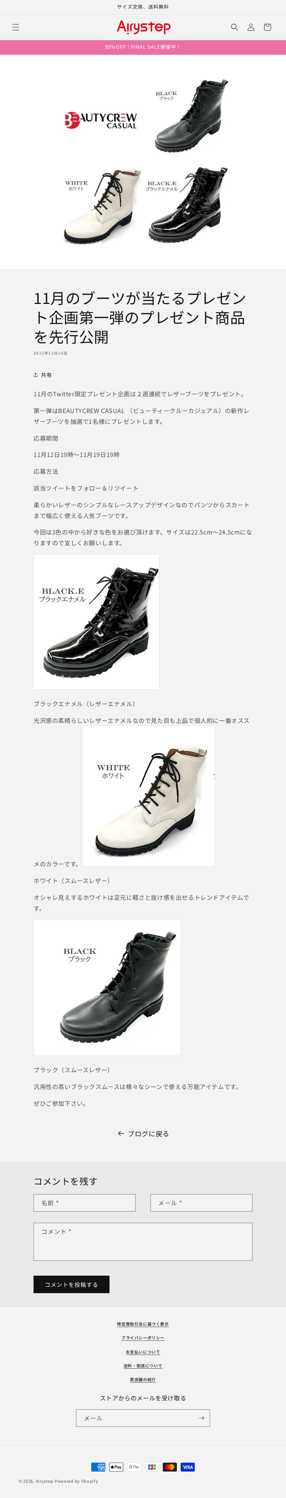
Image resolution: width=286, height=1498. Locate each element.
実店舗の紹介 (143, 1379)
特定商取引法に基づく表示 (143, 1324)
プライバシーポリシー (143, 1337)
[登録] (201, 1418)
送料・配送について (143, 1365)
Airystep (45, 1481)
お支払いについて (143, 1352)
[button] (15, 27)
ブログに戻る (148, 1133)
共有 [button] (46, 374)
